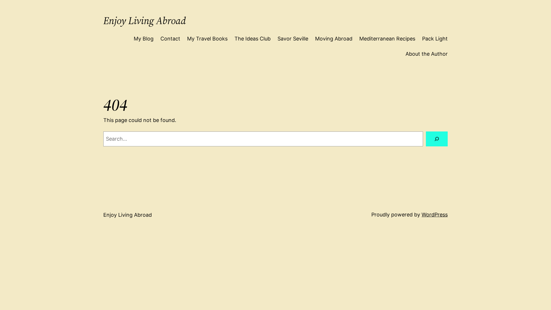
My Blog (144, 39)
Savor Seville (293, 39)
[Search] (437, 138)
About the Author (427, 54)
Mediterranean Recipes (387, 39)
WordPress (435, 215)
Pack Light (435, 39)
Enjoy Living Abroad (144, 21)
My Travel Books (207, 39)
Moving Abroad (333, 39)
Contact (170, 39)
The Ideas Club (252, 39)
